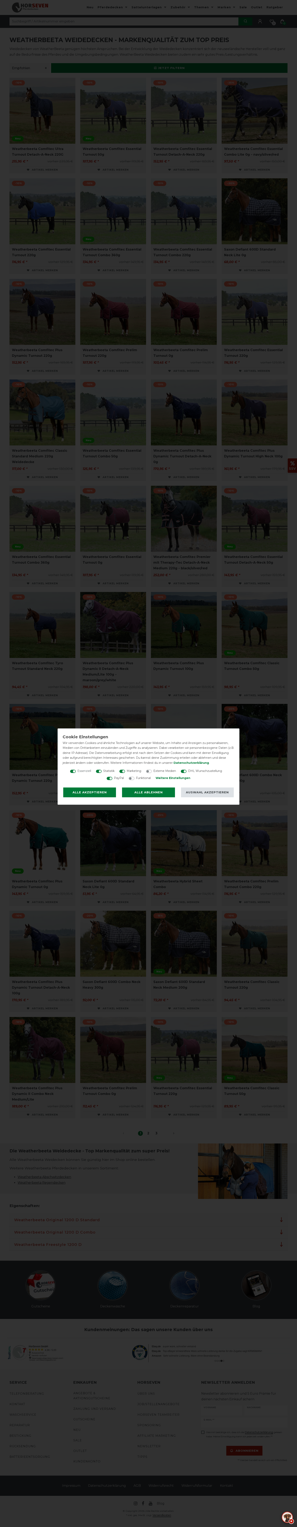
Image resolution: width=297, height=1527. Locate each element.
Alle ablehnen (148, 792)
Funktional (143, 778)
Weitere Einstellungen (173, 778)
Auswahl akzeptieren (207, 792)
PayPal (119, 778)
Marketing (134, 771)
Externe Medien (164, 771)
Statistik (109, 771)
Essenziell (84, 771)
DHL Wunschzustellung (205, 771)
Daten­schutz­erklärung (191, 763)
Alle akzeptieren (90, 792)
